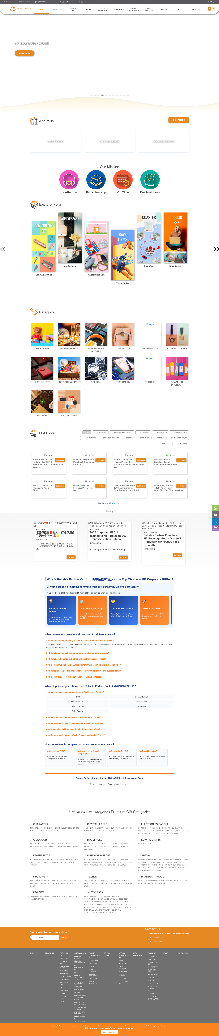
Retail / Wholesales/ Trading (79, 977)
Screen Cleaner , (55, 846)
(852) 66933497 (41, 2)
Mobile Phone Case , (39, 846)
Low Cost (151, 978)
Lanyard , (67, 846)
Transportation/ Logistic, (103, 902)
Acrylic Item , (174, 868)
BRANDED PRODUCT (179, 438)
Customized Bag (152, 971)
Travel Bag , (124, 859)
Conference (93, 960)
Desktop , (55, 881)
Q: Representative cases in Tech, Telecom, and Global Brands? (76, 735)
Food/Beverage (79, 1018)
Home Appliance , (153, 881)
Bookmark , (128, 828)
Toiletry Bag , (111, 883)
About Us (57, 9)
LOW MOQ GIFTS (180, 432)
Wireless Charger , (158, 828)
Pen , (32, 881)
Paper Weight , (90, 831)
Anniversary (153, 967)
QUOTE (215, 527)
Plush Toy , (35, 828)
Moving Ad (93, 979)
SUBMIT (64, 937)
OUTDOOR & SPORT (111, 438)
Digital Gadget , (151, 883)
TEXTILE (160, 438)
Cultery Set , (125, 846)
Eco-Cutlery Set (152, 963)
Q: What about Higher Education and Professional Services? (75, 723)
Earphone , (161, 831)
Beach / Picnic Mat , (126, 862)
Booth (121, 960)
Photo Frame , (158, 865)
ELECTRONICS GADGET (123, 432)
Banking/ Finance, (92, 896)
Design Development (134, 9)
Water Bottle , (95, 859)
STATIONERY (145, 438)
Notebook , (74, 859)
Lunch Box (89, 849)
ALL (88, 432)
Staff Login (211, 2)
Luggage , (165, 881)
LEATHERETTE (90, 438)
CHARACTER (102, 432)
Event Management (103, 9)
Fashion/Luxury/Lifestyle (79, 1013)
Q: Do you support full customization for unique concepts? (75, 676)
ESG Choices (152, 959)
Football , (111, 865)
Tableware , (124, 844)
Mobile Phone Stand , (147, 868)
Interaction (93, 966)
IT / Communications (79, 967)
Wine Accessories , (110, 844)
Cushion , (44, 828)
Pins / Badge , (36, 844)
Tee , (86, 881)
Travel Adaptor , (175, 828)
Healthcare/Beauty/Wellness (80, 1003)
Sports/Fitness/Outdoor (80, 1008)
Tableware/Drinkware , (40, 896)
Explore (164, 9)
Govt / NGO (78, 987)
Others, (93, 904)
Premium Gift (72, 9)
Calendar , (99, 828)
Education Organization (79, 962)
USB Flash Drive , (145, 833)
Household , (59, 828)
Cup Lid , (96, 846)
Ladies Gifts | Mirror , (172, 859)
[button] (2, 249)
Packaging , (149, 870)
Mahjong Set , (170, 865)
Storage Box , (95, 844)
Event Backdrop (122, 967)
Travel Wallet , (98, 883)
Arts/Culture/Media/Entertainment (99, 913)
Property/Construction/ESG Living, (112, 904)
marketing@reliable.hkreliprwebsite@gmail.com (72, 2)
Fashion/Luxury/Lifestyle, (95, 910)
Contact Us (195, 9)
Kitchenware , (176, 881)
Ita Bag (87, 886)
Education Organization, (111, 896)
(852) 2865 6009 (24, 2)
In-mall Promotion (93, 970)
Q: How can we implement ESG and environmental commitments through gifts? (84, 664)
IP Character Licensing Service (153, 988)
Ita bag (56, 831)
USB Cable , (171, 831)
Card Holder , (61, 844)
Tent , (86, 865)
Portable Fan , (182, 831)
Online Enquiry (9, 2)
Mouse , (157, 833)
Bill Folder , (69, 862)
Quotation (60, 460)
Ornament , (89, 828)
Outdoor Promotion (93, 975)
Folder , (46, 859)
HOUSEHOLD (161, 432)
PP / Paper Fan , (48, 844)
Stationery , (56, 896)
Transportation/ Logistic (80, 983)
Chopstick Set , (104, 831)
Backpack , (101, 865)
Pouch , (87, 883)
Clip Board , (162, 868)
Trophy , (119, 828)
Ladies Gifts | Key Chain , (167, 862)
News (180, 9)
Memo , (37, 881)
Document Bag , (56, 862)
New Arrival (153, 981)
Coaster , (88, 846)
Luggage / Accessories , (94, 862)
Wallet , (34, 862)
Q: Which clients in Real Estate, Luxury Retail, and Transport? (76, 717)
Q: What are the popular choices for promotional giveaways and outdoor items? (84, 670)
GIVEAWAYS (144, 432)
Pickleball (121, 865)
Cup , (113, 828)
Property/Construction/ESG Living (80, 997)
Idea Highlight (149, 9)
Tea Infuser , (105, 846)
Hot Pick (151, 993)
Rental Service (118, 9)
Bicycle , (141, 881)
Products (122, 979)
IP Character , (46, 831)
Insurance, (105, 899)
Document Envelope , (60, 859)
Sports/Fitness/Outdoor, (122, 907)
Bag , (51, 828)
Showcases (87, 9)
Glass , (107, 828)
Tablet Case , (43, 862)
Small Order (153, 984)
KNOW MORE (40, 49)
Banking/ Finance (77, 957)
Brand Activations (93, 983)
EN (209, 9)
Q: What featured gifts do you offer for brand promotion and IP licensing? (81, 640)
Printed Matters (122, 975)
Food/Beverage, (114, 910)
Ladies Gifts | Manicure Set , (150, 859)
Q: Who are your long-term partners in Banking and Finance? (76, 692)
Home (42, 9)
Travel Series (153, 975)
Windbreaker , (106, 881)
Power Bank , (144, 828)
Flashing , (151, 831)
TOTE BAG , (129, 883)
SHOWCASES (182, 444)
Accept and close (109, 1032)
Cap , (86, 859)
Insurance (78, 972)
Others (114, 831)
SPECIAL (129, 438)
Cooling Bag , (111, 862)
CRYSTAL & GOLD (97, 824)
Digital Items (123, 963)
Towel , (115, 859)
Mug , (86, 844)
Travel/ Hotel (79, 990)
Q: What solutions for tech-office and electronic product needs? (77, 658)
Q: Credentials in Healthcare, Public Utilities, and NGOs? (74, 729)
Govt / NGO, (120, 902)
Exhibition (93, 963)
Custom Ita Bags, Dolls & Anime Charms (153, 998)
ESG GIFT (165, 444)
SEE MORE (71, 557)
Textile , (65, 896)
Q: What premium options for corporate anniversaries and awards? (78, 653)
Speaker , (142, 831)
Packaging (123, 971)
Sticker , (68, 828)
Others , (76, 828)
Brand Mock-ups (123, 983)
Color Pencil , (73, 881)
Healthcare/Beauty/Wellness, (97, 907)
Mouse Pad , (166, 833)
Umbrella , (35, 831)
